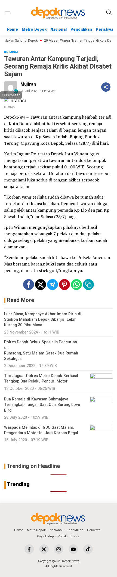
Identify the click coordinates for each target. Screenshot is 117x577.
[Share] (105, 87)
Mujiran (28, 84)
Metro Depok (34, 29)
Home (12, 29)
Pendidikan (81, 29)
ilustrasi (10, 107)
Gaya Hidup (45, 536)
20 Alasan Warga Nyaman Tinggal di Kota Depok (78, 40)
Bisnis (74, 536)
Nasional (58, 29)
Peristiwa (104, 29)
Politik (62, 536)
